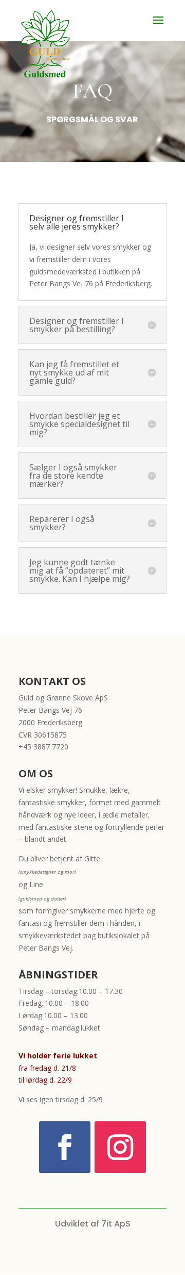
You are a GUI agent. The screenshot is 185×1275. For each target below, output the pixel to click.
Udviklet (71, 1224)
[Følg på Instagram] (120, 1147)
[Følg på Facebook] (64, 1147)
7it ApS (116, 1224)
